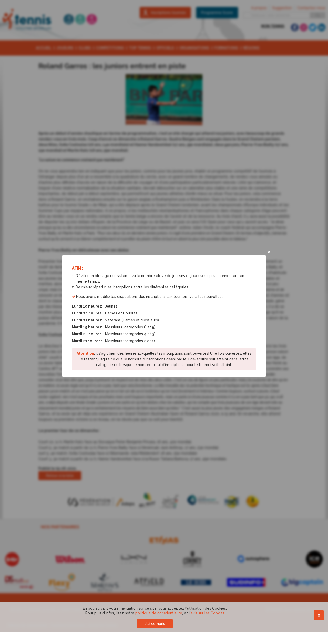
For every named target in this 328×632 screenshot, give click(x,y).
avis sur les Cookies (207, 613)
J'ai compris (155, 623)
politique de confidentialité (158, 613)
